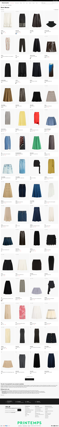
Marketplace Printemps (28, 411)
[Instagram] (53, 425)
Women (4, 5)
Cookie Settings (25, 425)
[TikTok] (54, 425)
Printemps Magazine (47, 414)
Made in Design (27, 414)
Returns (28, 401)
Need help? (38, 401)
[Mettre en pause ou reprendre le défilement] (1, 0)
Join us (26, 415)
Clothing (6, 5)
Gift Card (46, 409)
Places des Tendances (28, 412)
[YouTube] (57, 425)
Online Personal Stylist (48, 413)
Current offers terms (38, 408)
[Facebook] (51, 425)
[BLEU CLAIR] (16, 33)
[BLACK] (30, 58)
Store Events (47, 416)
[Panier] (57, 2)
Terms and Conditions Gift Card (39, 414)
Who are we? (27, 407)
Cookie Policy (20, 425)
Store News (46, 415)
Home (1, 5)
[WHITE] (1, 33)
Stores (54, 0)
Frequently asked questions (38, 407)
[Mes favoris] (55, 2)
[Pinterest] (56, 425)
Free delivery (19, 401)
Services (56, 0)
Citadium (26, 413)
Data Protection (37, 416)
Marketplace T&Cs (37, 413)
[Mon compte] (54, 2)
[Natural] (1, 349)
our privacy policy (13, 412)
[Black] (1, 300)
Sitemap (29, 425)
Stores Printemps (27, 408)
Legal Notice (36, 415)
